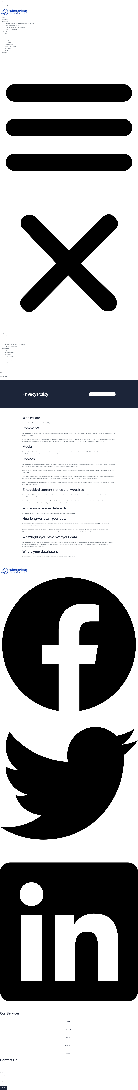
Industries (6, 32)
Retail (6, 50)
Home (4, 17)
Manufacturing (9, 44)
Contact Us (27, 1)
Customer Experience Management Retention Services (19, 23)
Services (5, 21)
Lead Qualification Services (12, 25)
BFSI (6, 34)
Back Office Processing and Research (15, 27)
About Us (5, 19)
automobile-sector (10, 36)
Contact (5, 52)
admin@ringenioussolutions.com (28, 5)
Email (1, 1073)
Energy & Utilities (9, 40)
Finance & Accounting (11, 29)
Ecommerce (8, 38)
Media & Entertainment (11, 46)
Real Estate (8, 48)
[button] (69, 194)
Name (1, 1065)
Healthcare (8, 42)
